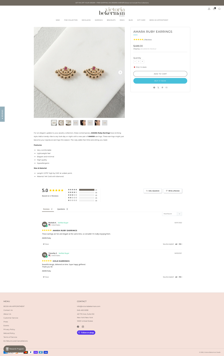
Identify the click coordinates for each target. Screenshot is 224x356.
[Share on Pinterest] (162, 87)
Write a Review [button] (174, 191)
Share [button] (47, 244)
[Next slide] (120, 72)
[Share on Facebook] (154, 87)
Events (6, 326)
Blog (131, 20)
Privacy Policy (9, 329)
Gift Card (141, 20)
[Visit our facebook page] (77, 326)
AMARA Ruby (46, 238)
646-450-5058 (82, 310)
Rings (122, 20)
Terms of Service (10, 337)
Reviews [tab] (46, 209)
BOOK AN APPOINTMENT (14, 306)
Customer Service (11, 318)
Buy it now (160, 81)
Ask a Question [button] (154, 191)
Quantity (137, 58)
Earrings (99, 20)
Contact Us (8, 310)
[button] (176, 244)
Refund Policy (9, 333)
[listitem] (112, 3)
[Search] (219, 9)
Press (6, 322)
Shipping (136, 49)
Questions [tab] (61, 209)
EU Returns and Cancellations (16, 341)
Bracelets (111, 20)
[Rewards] (15, 349)
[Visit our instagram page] (82, 326)
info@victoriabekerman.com (88, 306)
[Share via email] (166, 87)
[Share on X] (158, 87)
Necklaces (86, 20)
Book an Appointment (159, 20)
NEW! (58, 20)
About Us (7, 314)
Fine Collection (71, 20)
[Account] (209, 9)
